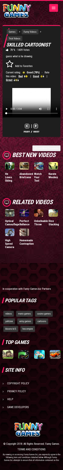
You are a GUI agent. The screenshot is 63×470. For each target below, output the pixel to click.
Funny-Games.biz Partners (37, 288)
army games (25, 321)
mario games (24, 313)
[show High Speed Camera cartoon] (9, 232)
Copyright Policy (18, 383)
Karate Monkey (53, 175)
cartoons (41, 321)
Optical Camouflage (12, 222)
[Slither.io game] (23, 354)
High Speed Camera (9, 244)
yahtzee (9, 321)
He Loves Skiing (8, 177)
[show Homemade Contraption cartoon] (24, 232)
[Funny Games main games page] (37, 429)
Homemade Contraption (26, 242)
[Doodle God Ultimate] (39, 354)
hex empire (28, 328)
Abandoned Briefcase (26, 175)
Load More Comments (47, 148)
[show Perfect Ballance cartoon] (24, 213)
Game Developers (18, 407)
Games (12, 31)
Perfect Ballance (24, 222)
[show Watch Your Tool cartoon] (39, 166)
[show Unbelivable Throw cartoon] (39, 213)
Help (10, 399)
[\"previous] (27, 126)
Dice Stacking (54, 222)
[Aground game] (8, 354)
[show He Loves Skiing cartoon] (9, 166)
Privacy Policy (16, 391)
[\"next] (35, 126)
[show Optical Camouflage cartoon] (9, 213)
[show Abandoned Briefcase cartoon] (24, 166)
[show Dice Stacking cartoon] (53, 213)
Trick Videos (14, 38)
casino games (44, 313)
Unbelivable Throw (41, 222)
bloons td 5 (10, 328)
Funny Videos (30, 31)
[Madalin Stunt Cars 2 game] (55, 354)
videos (8, 313)
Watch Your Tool (38, 177)
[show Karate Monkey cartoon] (53, 166)
